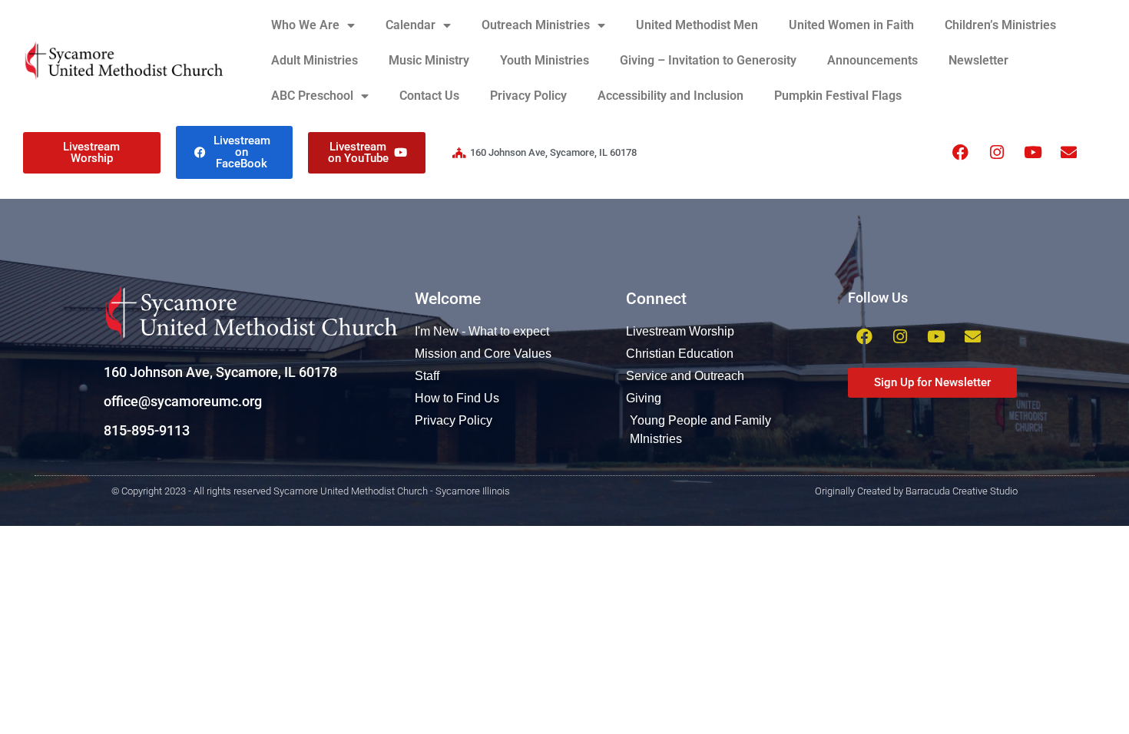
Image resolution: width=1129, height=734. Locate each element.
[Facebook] (961, 153)
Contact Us (429, 95)
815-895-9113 (147, 430)
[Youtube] (1033, 153)
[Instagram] (997, 153)
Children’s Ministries (1000, 25)
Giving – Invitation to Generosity (708, 60)
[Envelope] (1069, 153)
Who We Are (305, 25)
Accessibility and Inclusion (670, 95)
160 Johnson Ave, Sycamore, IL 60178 (220, 372)
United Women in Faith (851, 25)
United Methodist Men (697, 25)
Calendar (410, 25)
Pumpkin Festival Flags (838, 95)
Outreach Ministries (536, 25)
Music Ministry (429, 60)
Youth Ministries (544, 60)
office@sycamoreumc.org (183, 401)
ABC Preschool (312, 95)
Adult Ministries (314, 60)
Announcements (872, 60)
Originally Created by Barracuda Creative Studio (916, 491)
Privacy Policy (528, 95)
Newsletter (978, 60)
